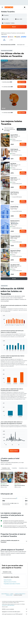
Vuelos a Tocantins (7, 579)
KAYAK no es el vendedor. (8, 609)
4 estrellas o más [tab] (6, 468)
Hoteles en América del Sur (20, 593)
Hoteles (11, 593)
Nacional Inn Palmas (15, 250)
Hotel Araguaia (14, 149)
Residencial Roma (15, 220)
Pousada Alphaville (15, 236)
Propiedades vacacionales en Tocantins (12, 583)
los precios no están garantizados (8, 605)
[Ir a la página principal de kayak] (9, 7)
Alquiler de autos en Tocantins (10, 581)
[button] (2, 7)
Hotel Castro (13, 177)
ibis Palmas (13, 163)
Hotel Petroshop (14, 192)
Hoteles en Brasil (9, 594)
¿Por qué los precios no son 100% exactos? (12, 614)
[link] (14, 450)
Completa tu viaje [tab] (7, 571)
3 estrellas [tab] (14, 468)
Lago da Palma (14, 134)
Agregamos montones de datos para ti (11, 611)
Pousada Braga (14, 206)
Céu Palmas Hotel (14, 264)
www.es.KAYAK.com (5, 593)
